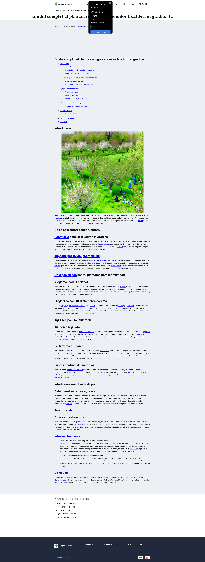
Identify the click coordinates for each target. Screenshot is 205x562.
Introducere (64, 64)
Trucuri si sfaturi (66, 111)
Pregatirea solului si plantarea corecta (79, 84)
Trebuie (123, 287)
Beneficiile (61, 237)
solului (79, 289)
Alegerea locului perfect (74, 81)
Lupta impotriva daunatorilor (76, 98)
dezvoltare (73, 306)
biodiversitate (116, 266)
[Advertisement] (102, 40)
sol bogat (121, 306)
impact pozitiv (103, 244)
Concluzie (63, 122)
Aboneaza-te (100, 32)
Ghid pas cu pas (65, 275)
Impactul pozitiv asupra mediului (77, 73)
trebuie (92, 306)
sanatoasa (81, 306)
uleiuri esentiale (134, 372)
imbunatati (143, 458)
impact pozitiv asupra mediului (102, 260)
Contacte (131, 4)
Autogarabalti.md (65, 4)
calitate (125, 311)
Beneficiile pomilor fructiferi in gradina (79, 70)
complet (57, 218)
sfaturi (140, 221)
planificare (84, 396)
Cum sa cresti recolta (73, 114)
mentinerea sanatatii (86, 332)
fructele (120, 247)
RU (143, 4)
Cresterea (58, 422)
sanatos (131, 215)
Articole (123, 4)
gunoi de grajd (118, 308)
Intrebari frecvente (67, 118)
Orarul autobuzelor (87, 544)
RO (140, 4)
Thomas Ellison (82, 26)
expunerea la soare (61, 289)
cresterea (66, 337)
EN (146, 4)
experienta (134, 449)
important (146, 332)
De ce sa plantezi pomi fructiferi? (72, 67)
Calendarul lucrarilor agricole (76, 106)
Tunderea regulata (72, 92)
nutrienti (130, 306)
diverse (57, 266)
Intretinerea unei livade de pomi (72, 103)
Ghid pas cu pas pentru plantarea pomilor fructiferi (79, 78)
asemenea (113, 263)
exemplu (120, 289)
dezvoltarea (104, 351)
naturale (57, 375)
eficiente (109, 422)
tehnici (138, 427)
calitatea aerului (100, 263)
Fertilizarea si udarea (73, 95)
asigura (64, 306)
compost (106, 308)
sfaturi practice (60, 480)
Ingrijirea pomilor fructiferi (69, 89)
